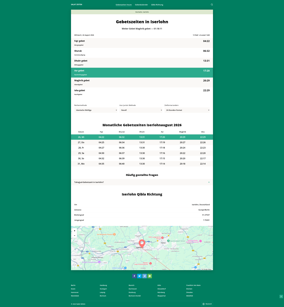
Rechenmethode (80, 105)
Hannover (75, 292)
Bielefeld (189, 296)
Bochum (103, 296)
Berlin (73, 285)
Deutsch (209, 304)
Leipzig (102, 292)
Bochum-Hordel (135, 296)
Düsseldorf (162, 289)
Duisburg (132, 292)
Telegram (144, 276)
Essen (73, 289)
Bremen (189, 289)
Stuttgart (103, 289)
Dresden (189, 292)
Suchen (212, 4)
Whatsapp (149, 276)
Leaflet (199, 269)
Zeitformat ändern (171, 105)
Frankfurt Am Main (193, 285)
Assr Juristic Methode (127, 105)
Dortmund (133, 289)
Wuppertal (162, 296)
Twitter (139, 276)
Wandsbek (75, 296)
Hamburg (103, 285)
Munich (131, 285)
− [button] (74, 235)
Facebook (134, 276)
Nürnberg (161, 292)
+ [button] (74, 230)
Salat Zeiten (76, 4)
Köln (159, 285)
